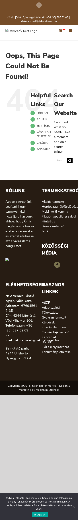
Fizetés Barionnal (54, 327)
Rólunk (47, 342)
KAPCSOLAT (44, 149)
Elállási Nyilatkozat (55, 347)
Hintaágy (48, 221)
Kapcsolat (49, 337)
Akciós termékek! (54, 201)
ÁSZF (46, 302)
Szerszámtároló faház (53, 228)
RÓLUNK (42, 119)
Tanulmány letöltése (56, 352)
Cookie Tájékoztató (55, 332)
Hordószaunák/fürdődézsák (57, 206)
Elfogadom (40, 514)
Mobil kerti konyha (55, 211)
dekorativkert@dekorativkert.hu (39, 21)
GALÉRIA (42, 143)
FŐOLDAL (43, 113)
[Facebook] (57, 265)
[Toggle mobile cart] (60, 30)
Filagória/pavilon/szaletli (57, 216)
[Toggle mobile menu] (71, 30)
